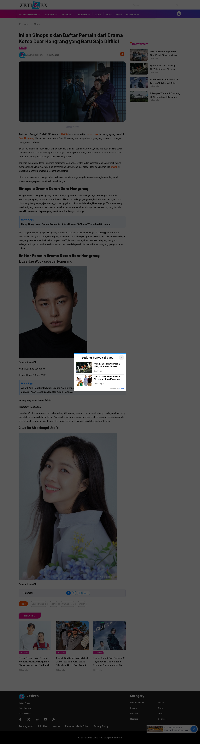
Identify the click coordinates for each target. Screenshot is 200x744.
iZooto (121, 388)
